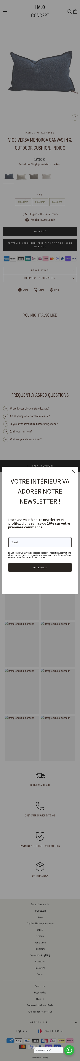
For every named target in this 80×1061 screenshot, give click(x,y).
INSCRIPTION (40, 567)
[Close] (73, 471)
